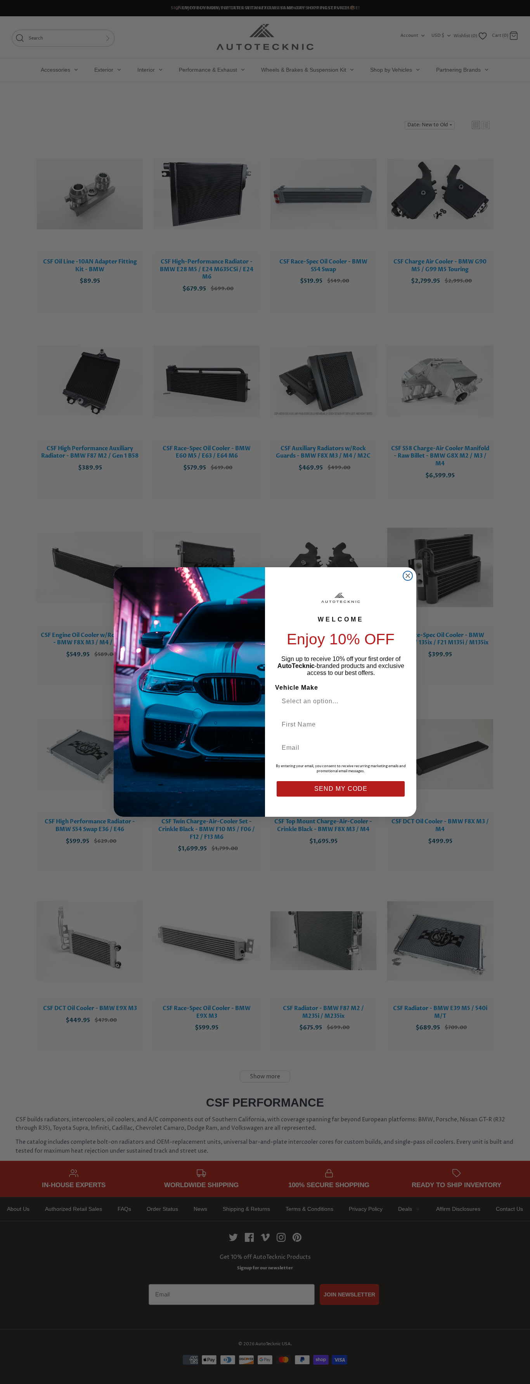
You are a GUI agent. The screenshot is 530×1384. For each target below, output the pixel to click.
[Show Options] (398, 701)
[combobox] (337, 701)
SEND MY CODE (340, 788)
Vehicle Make (296, 687)
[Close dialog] (407, 575)
